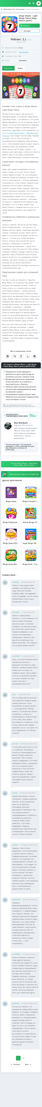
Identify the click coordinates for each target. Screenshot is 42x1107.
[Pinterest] (34, 356)
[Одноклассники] (21, 356)
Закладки (27, 31)
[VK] (14, 356)
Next (27, 1064)
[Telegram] (7, 356)
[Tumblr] (27, 356)
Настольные (24, 52)
